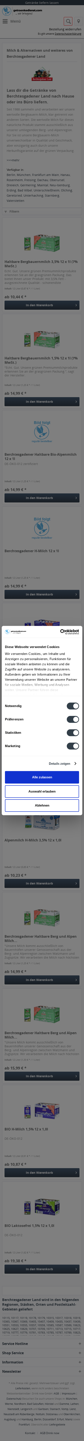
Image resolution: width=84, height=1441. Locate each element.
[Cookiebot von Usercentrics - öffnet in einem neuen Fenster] (60, 632)
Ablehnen (42, 805)
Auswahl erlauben (42, 791)
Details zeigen (59, 763)
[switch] (73, 719)
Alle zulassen (42, 777)
